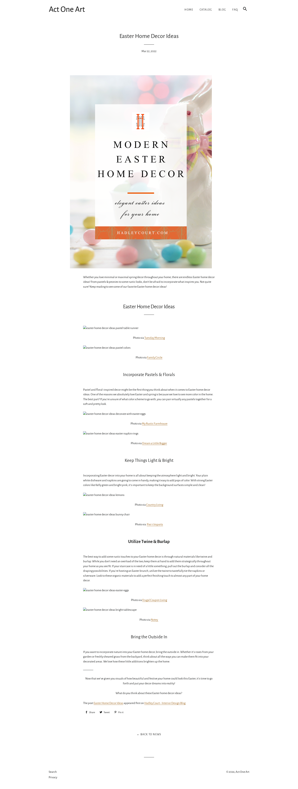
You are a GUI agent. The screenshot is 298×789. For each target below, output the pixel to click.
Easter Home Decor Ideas (108, 703)
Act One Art (242, 771)
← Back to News (149, 734)
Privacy (53, 777)
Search (53, 771)
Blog (222, 9)
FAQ (235, 9)
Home (188, 9)
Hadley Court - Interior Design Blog (164, 703)
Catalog (206, 9)
